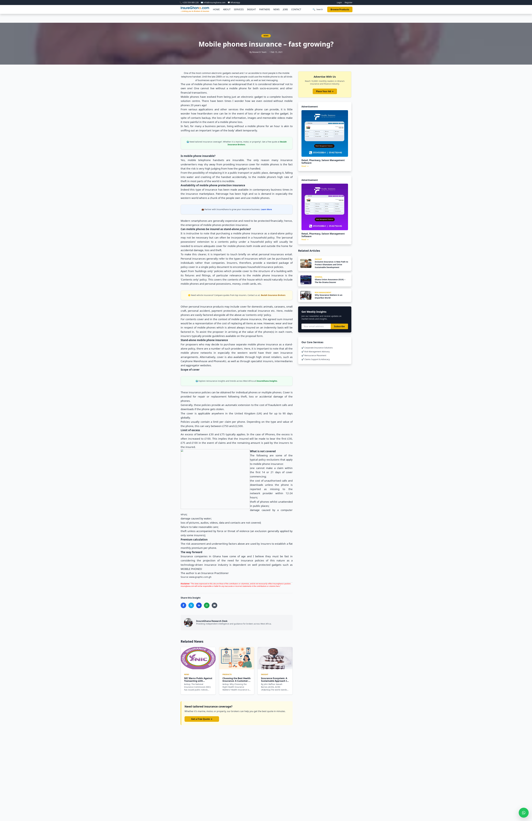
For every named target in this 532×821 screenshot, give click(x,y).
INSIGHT (251, 9)
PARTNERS (264, 9)
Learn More (266, 209)
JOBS (285, 9)
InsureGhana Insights (267, 381)
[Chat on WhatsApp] (524, 813)
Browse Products (340, 9)
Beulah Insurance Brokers (273, 295)
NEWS (276, 9)
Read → (305, 166)
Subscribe (339, 326)
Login (339, 2)
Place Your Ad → (325, 91)
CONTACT (296, 9)
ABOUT (227, 9)
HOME (216, 9)
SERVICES (239, 9)
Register (348, 2)
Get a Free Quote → (201, 719)
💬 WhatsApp (234, 2)
